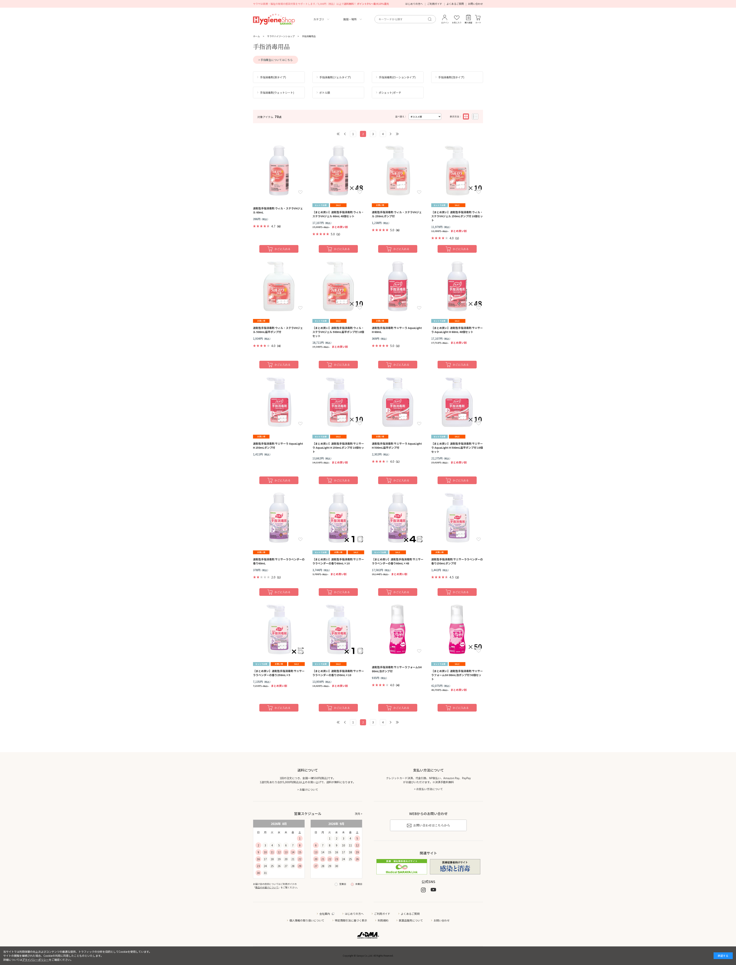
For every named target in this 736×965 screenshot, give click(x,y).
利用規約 (383, 920)
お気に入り (457, 22)
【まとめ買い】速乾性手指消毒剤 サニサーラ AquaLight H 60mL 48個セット (457, 330)
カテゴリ (318, 19)
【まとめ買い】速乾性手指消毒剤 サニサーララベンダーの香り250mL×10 (338, 673)
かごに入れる (282, 249)
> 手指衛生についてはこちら (275, 60)
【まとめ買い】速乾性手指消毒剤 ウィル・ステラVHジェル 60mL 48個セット (338, 214)
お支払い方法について (429, 789)
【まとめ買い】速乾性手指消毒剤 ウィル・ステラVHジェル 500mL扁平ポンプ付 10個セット (338, 332)
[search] (431, 19)
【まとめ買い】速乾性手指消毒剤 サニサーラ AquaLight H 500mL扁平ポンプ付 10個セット (457, 447)
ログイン (445, 22)
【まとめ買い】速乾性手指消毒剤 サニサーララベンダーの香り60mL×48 (397, 561)
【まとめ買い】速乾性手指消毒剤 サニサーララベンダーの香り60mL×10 (338, 561)
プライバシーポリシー (35, 960)
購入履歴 (468, 22)
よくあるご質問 (455, 4)
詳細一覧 (475, 116)
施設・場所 (350, 19)
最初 (339, 134)
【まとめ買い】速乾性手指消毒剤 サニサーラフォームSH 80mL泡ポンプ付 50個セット (457, 675)
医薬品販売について (411, 920)
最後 (397, 134)
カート (478, 22)
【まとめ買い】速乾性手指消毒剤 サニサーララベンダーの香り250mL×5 (279, 673)
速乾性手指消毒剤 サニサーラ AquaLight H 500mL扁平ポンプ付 (397, 445)
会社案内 (324, 914)
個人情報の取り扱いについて (306, 920)
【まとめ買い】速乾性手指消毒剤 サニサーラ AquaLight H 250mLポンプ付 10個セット (338, 447)
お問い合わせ (475, 4)
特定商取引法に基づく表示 (351, 920)
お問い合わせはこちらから (431, 825)
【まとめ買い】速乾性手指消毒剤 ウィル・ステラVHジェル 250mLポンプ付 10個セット (457, 216)
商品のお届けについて (266, 887)
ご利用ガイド (434, 4)
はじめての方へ (414, 4)
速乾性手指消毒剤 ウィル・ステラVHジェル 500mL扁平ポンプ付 (278, 330)
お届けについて (308, 789)
